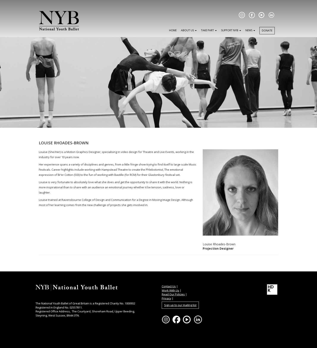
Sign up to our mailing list (180, 305)
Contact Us (169, 286)
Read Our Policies (173, 294)
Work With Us (170, 290)
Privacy (166, 298)
